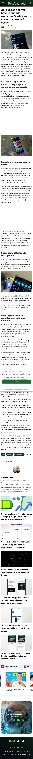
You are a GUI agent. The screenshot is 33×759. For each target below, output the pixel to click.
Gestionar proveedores (8, 379)
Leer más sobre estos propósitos (20, 379)
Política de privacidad (18, 389)
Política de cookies (9, 389)
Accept (17, 381)
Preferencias (16, 386)
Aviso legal (26, 389)
